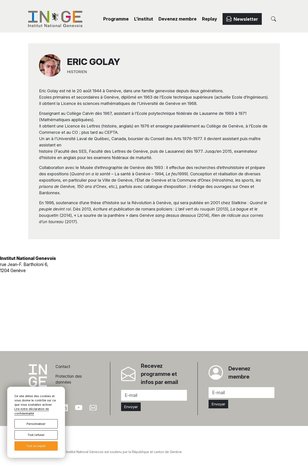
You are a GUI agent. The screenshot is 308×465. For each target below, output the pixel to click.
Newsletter (244, 19)
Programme (116, 19)
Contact (62, 366)
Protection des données (68, 379)
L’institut (143, 19)
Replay (209, 19)
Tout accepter (36, 446)
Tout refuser (36, 435)
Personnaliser (36, 424)
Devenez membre (178, 19)
